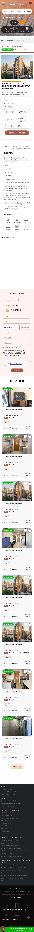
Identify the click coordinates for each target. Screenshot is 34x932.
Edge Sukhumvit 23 (7, 815)
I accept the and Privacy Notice (16, 364)
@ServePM (28, 910)
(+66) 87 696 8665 (17, 910)
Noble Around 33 (6, 821)
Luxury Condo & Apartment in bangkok (12, 870)
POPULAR (7, 31)
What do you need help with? (9, 347)
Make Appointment (17, 133)
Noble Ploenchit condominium (10, 873)
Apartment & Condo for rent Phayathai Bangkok (15, 875)
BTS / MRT (17, 31)
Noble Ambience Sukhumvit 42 (10, 818)
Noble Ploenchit (5, 831)
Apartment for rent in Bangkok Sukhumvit (13, 867)
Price (29, 18)
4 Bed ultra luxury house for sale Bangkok (13, 851)
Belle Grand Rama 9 (7, 813)
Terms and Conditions (16, 364)
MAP (28, 31)
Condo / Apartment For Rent (9, 801)
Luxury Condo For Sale (8, 795)
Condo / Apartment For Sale (9, 789)
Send (17, 370)
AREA (12, 31)
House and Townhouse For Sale (10, 792)
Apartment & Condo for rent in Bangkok (13, 856)
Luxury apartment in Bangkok (10, 846)
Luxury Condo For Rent (8, 843)
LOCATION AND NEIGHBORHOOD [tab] (25, 147)
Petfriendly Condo (6, 854)
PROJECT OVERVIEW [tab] (16, 147)
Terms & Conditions (17, 897)
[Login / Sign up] (30, 3)
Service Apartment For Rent (9, 806)
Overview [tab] (7, 147)
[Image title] (17, 67)
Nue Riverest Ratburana (13, 46)
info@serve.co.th (6, 919)
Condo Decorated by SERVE (9, 840)
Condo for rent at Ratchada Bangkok (12, 878)
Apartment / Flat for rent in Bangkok (11, 848)
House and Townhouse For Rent (10, 804)
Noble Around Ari (6, 823)
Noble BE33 (4, 829)
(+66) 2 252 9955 (6, 910)
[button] (29, 389)
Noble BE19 (4, 826)
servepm (27, 919)
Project (22, 31)
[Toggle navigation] (3, 3)
